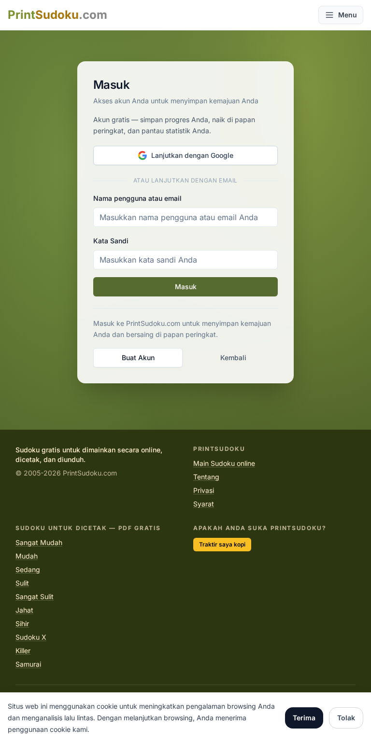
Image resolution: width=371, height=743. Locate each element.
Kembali (233, 357)
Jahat (24, 610)
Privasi (203, 490)
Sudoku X (30, 637)
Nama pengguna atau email (137, 198)
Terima (304, 718)
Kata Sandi (110, 241)
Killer (22, 650)
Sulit (22, 583)
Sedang (27, 569)
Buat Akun (138, 357)
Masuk (186, 286)
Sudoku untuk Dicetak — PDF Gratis (87, 528)
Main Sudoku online (224, 463)
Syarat (203, 504)
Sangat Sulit (34, 596)
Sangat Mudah (38, 542)
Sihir (22, 623)
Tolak (346, 718)
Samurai (28, 664)
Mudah (26, 556)
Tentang (206, 477)
